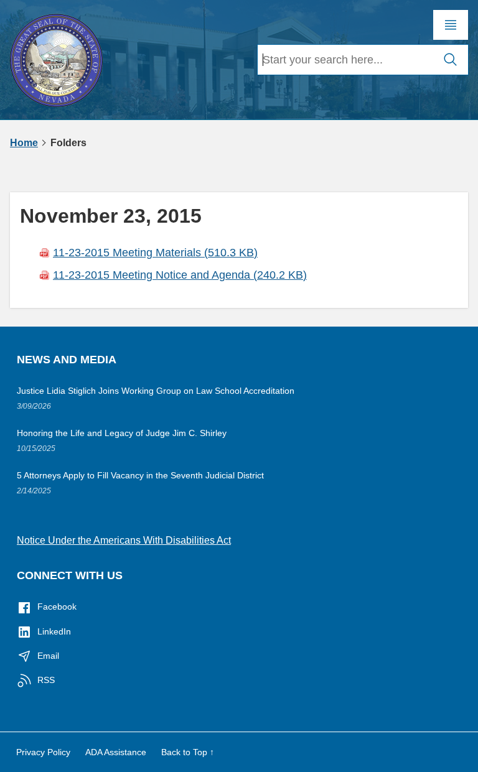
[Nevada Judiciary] (56, 58)
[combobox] (345, 60)
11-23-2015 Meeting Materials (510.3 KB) (155, 252)
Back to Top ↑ (187, 752)
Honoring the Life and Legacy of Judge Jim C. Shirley (122, 433)
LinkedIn (54, 631)
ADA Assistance (115, 752)
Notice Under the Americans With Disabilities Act (124, 540)
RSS (46, 680)
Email (48, 656)
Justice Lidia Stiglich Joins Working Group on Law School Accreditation (155, 391)
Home (24, 143)
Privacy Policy (43, 752)
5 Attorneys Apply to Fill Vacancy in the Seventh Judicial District (140, 475)
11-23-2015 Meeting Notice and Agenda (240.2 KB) (180, 275)
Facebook (57, 607)
